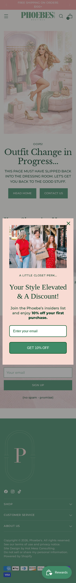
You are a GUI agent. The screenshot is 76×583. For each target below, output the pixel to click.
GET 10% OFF (38, 348)
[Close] (68, 223)
